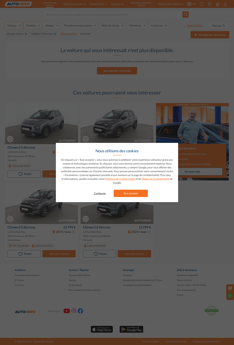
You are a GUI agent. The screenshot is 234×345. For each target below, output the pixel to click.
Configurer (100, 193)
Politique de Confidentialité (120, 178)
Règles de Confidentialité (155, 178)
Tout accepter (130, 193)
